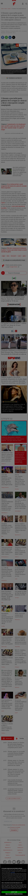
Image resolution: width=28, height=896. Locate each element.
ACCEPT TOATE (14, 892)
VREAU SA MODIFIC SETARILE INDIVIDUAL (14, 893)
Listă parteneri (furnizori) (4, 889)
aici (22, 877)
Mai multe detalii (13, 872)
